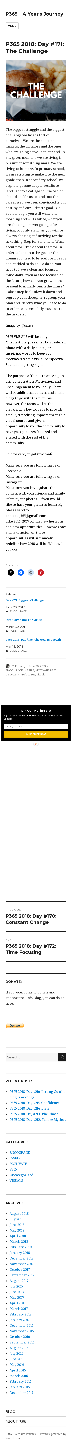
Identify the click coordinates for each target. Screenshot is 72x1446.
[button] (36, 710)
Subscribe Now (36, 734)
